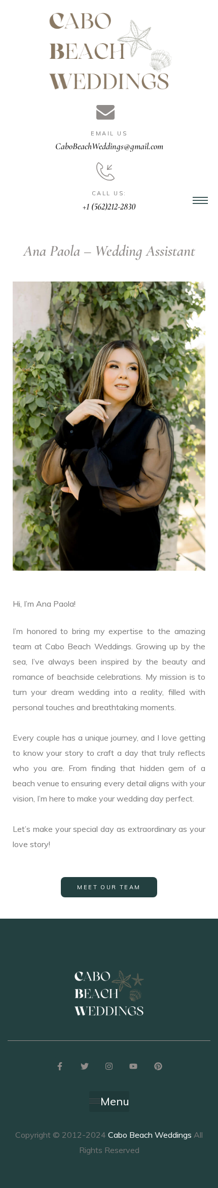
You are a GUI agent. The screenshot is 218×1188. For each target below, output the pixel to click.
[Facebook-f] (59, 1065)
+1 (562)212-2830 (109, 206)
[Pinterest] (158, 1065)
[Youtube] (133, 1065)
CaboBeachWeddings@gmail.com (109, 146)
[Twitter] (84, 1065)
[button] (109, 887)
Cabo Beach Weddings (150, 1135)
